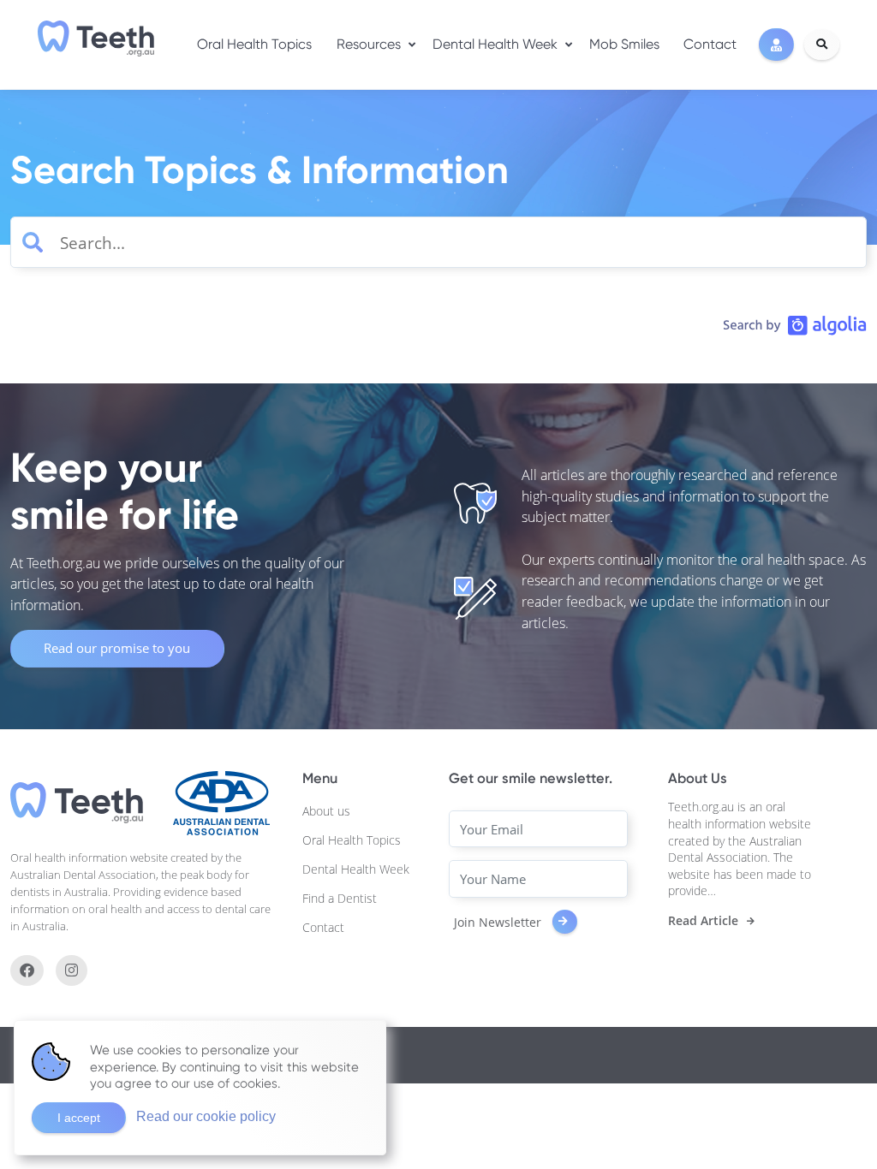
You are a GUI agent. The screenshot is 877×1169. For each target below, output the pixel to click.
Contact (710, 44)
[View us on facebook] (27, 970)
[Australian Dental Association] (221, 802)
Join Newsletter (499, 921)
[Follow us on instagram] (71, 970)
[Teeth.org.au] (96, 38)
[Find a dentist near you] (776, 45)
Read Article (703, 921)
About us (326, 811)
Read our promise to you (117, 647)
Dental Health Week (495, 44)
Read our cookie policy (206, 1116)
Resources (369, 44)
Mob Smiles (624, 44)
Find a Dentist (339, 898)
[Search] (821, 44)
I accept (78, 1117)
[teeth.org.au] (76, 802)
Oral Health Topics (254, 44)
